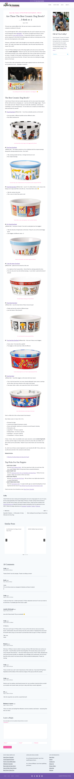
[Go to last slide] (6, 540)
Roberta (5, 644)
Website (36, 742)
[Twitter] (34, 776)
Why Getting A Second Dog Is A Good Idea (37, 512)
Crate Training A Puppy (8, 759)
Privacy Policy (52, 766)
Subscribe (51, 768)
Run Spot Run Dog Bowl (13, 340)
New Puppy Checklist (29, 489)
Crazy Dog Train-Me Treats (17, 478)
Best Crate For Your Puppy (9, 766)
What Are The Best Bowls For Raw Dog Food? (18, 456)
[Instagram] (37, 776)
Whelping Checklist (8, 763)
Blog (13, 12)
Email (20, 742)
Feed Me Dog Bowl (11, 186)
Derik (4, 580)
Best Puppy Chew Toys (8, 770)
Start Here (51, 757)
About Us (51, 763)
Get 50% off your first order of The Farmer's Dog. (31, 485)
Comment (6, 722)
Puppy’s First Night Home (9, 761)
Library (51, 759)
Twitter (33, 506)
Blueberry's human (8, 703)
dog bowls (19, 33)
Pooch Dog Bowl (11, 112)
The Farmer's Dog (15, 483)
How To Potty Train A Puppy (9, 768)
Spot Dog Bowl (10, 376)
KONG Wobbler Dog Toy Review (35, 529)
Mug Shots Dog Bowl (12, 303)
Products (17, 12)
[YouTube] (42, 776)
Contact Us (52, 761)
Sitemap (51, 770)
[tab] (26, 554)
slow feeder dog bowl (18, 35)
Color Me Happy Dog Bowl (13, 263)
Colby (5, 495)
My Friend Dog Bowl (12, 224)
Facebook (24, 506)
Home (10, 12)
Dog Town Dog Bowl (12, 147)
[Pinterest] (39, 776)
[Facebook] (32, 776)
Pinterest (38, 506)
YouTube (29, 506)
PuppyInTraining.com (8, 504)
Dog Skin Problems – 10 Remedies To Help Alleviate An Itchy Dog (13, 512)
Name (5, 742)
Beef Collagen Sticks (16, 467)
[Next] (44, 540)
